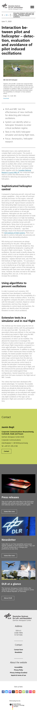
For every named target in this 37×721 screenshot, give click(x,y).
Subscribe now (9, 511)
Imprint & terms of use (18, 675)
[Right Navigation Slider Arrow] (31, 68)
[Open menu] (32, 6)
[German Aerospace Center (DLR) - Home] (13, 6)
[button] (18, 80)
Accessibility (18, 667)
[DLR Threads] (13, 692)
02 (10, 15)
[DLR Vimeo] (23, 692)
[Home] (2, 15)
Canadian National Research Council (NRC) (16, 171)
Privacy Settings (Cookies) (18, 672)
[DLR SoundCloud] (34, 692)
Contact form (18, 650)
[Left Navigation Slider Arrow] (6, 68)
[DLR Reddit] (16, 692)
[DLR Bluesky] (6, 692)
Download (6, 98)
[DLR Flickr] (30, 692)
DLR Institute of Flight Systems (14, 233)
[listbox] (7, 15)
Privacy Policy (18, 670)
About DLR (8, 598)
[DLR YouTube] (20, 692)
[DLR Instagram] (27, 692)
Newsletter (18, 652)
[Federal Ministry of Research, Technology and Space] (18, 712)
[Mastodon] (10, 692)
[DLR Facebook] (3, 692)
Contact (6, 451)
